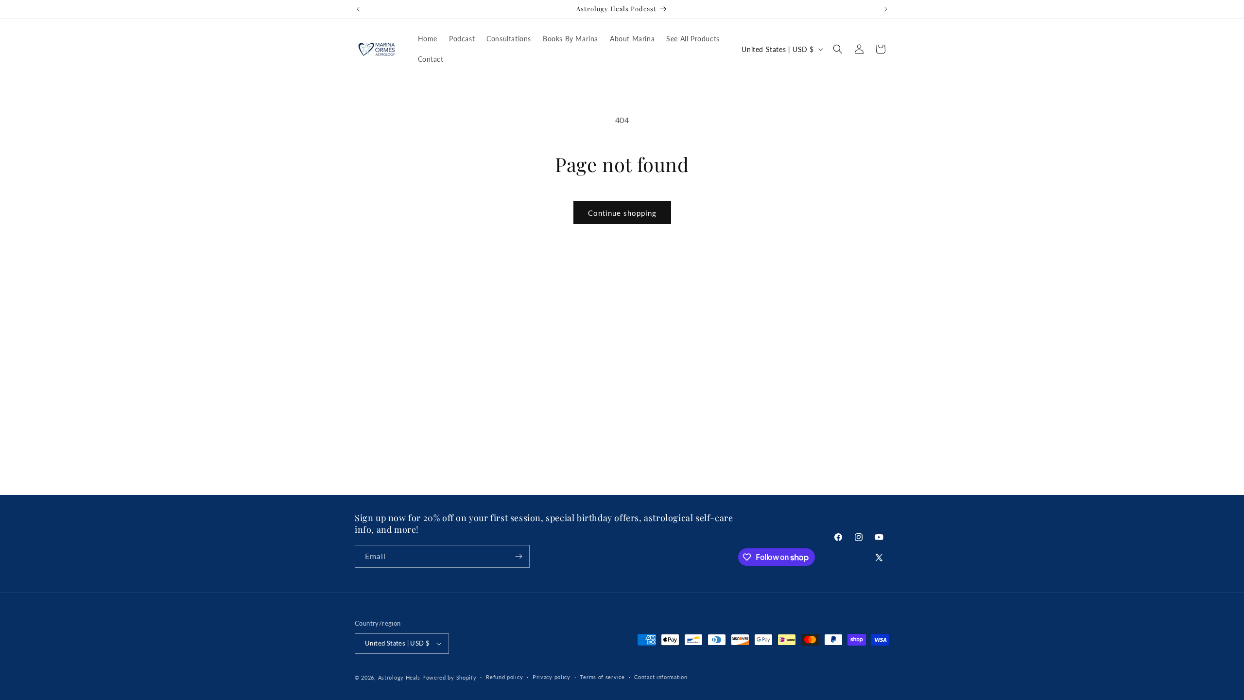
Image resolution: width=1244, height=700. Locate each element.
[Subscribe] (518, 556)
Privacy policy (551, 677)
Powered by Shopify (449, 677)
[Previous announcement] (358, 9)
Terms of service (602, 677)
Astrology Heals (399, 677)
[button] (837, 49)
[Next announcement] (886, 9)
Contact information (660, 677)
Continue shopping (622, 213)
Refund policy (504, 677)
